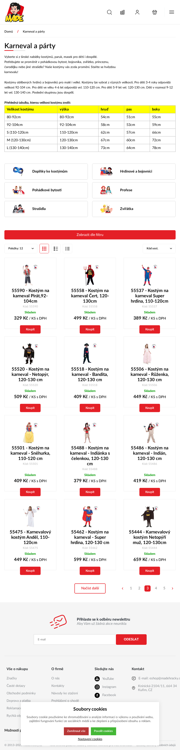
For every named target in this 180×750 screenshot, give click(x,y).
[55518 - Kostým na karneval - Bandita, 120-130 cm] (90, 354)
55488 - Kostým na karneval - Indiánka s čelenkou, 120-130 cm (90, 456)
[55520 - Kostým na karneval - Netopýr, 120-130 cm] (30, 354)
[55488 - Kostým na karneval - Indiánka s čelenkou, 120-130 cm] (90, 432)
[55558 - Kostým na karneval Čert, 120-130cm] (90, 275)
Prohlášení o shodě (65, 700)
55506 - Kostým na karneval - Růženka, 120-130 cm (150, 374)
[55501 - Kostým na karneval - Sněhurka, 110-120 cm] (30, 432)
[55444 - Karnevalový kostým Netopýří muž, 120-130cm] (149, 516)
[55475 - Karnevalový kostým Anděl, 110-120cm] (30, 516)
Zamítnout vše (76, 731)
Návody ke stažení (64, 693)
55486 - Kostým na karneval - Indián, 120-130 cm (149, 453)
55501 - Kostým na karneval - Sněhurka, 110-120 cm (30, 453)
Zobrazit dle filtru (90, 235)
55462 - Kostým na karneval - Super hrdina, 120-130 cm (90, 537)
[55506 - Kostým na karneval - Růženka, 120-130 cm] (149, 354)
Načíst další (90, 588)
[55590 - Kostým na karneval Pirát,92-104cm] (30, 275)
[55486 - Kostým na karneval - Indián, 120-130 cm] (149, 432)
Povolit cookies (103, 731)
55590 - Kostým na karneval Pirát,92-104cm (30, 296)
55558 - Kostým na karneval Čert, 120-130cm (90, 296)
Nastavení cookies (90, 739)
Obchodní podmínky (21, 693)
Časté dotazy (16, 686)
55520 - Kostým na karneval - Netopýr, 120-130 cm (30, 374)
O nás (55, 678)
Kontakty (57, 686)
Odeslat (131, 639)
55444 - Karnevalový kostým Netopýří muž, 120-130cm (149, 537)
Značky (12, 678)
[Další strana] (172, 588)
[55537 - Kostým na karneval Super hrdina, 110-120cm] (149, 275)
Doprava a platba (19, 700)
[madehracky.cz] (15, 12)
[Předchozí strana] (122, 588)
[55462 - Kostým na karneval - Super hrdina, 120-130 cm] (90, 516)
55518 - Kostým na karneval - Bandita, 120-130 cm (90, 374)
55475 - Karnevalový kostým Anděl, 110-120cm (30, 537)
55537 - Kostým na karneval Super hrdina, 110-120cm (149, 296)
